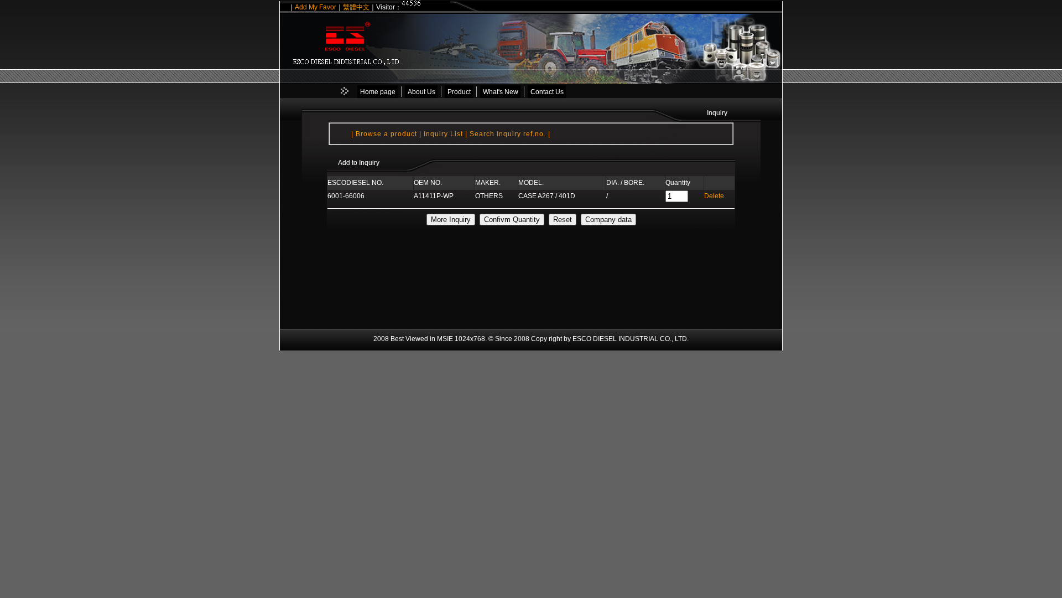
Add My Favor (315, 7)
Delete (714, 196)
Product (459, 92)
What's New (500, 92)
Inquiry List (443, 134)
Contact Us (547, 92)
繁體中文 (356, 7)
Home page (377, 92)
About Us (421, 92)
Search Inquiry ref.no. (509, 134)
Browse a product (387, 134)
